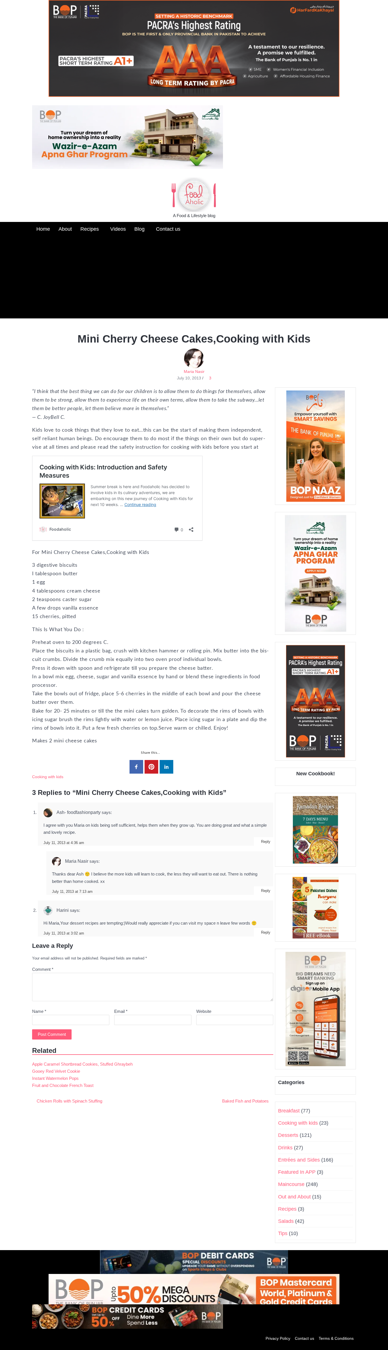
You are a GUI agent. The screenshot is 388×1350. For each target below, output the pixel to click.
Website (203, 1011)
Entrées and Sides (299, 1160)
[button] (351, 228)
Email (121, 1011)
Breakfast (289, 1111)
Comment (42, 969)
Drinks (285, 1147)
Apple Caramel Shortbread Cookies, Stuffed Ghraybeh (82, 1064)
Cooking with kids (47, 776)
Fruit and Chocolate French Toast (62, 1085)
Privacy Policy (278, 1338)
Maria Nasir (194, 371)
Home (43, 229)
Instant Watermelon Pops (55, 1078)
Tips (282, 1233)
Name (39, 1011)
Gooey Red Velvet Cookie (56, 1071)
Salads (286, 1221)
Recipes (89, 229)
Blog (139, 229)
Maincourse (291, 1184)
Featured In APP (297, 1172)
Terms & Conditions (336, 1338)
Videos (118, 229)
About (65, 229)
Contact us (168, 229)
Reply (265, 841)
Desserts (288, 1135)
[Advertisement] (194, 278)
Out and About (294, 1197)
